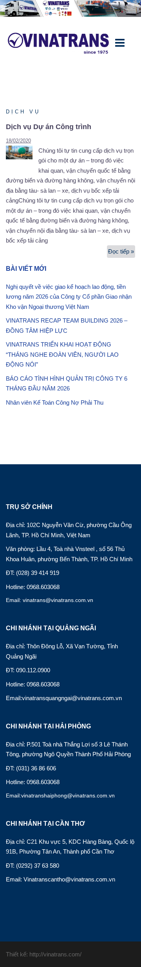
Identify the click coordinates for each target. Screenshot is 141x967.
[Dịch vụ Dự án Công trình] (22, 151)
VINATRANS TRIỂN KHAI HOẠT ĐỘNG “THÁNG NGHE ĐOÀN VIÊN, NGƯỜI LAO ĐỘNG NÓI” (62, 354)
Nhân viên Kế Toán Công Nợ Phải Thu (54, 402)
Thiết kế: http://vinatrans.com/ (43, 954)
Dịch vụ (23, 112)
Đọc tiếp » (121, 253)
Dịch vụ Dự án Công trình (48, 127)
